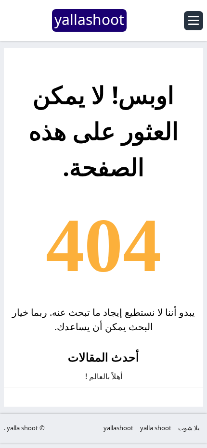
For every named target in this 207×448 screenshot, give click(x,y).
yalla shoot (155, 427)
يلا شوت (189, 427)
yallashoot (118, 427)
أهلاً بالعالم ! (103, 376)
